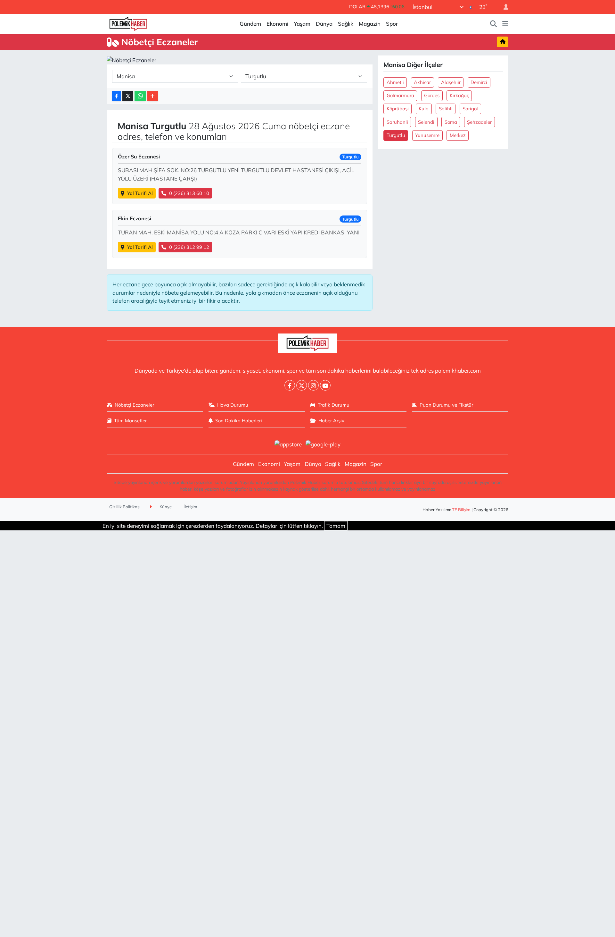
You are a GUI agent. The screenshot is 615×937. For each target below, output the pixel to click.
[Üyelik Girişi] (503, 7)
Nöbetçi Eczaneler (134, 405)
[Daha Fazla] (152, 96)
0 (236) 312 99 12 (189, 247)
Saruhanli (397, 122)
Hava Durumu (232, 405)
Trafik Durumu (333, 405)
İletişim (190, 506)
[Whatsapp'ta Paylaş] (140, 96)
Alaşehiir (451, 82)
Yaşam (302, 23)
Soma (451, 122)
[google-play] (323, 443)
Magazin (370, 23)
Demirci (479, 82)
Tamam (335, 525)
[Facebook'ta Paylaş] (116, 96)
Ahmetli (395, 82)
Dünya (324, 23)
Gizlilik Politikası (124, 506)
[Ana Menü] (505, 24)
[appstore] (288, 443)
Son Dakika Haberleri (238, 421)
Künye (165, 506)
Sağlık (345, 23)
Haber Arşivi (332, 421)
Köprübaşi (398, 109)
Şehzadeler (479, 122)
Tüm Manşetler (130, 421)
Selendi (426, 122)
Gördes (431, 95)
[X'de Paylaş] (127, 96)
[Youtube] (325, 385)
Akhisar (422, 82)
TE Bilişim (461, 509)
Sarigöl (470, 109)
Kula (424, 109)
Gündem (250, 23)
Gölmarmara (400, 95)
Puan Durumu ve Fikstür (446, 405)
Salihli (446, 109)
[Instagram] (313, 385)
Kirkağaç (459, 95)
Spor (392, 23)
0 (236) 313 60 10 (189, 193)
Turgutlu (396, 135)
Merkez (458, 135)
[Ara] (494, 24)
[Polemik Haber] (128, 23)
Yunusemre (427, 135)
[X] (301, 385)
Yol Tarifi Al (140, 193)
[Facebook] (289, 385)
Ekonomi (277, 23)
